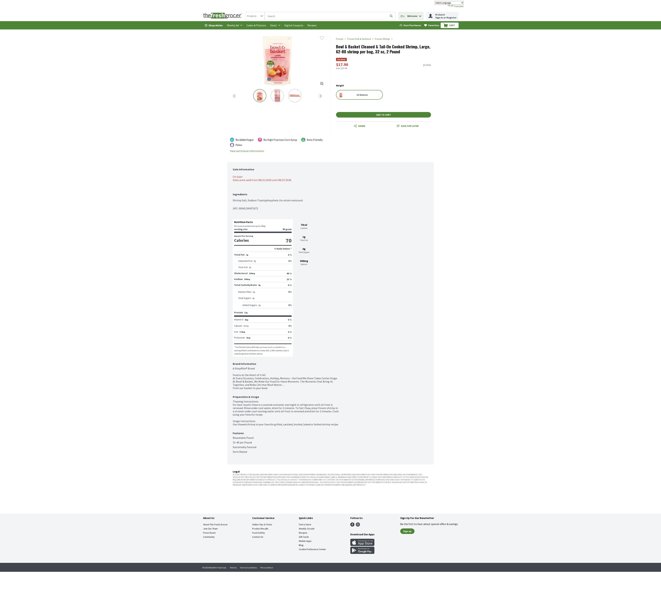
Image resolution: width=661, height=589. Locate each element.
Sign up (407, 531)
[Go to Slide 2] (277, 95)
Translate (459, 6)
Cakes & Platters (256, 25)
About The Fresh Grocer (215, 524)
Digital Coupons (293, 25)
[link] (410, 25)
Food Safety (258, 532)
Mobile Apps (305, 541)
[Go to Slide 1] (259, 95)
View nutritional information (247, 151)
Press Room (209, 532)
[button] (420, 15)
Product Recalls (260, 528)
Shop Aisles (215, 25)
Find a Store (305, 524)
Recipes (312, 25)
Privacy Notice (266, 567)
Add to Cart (383, 114)
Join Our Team (210, 528)
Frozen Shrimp (382, 38)
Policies (233, 567)
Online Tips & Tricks (262, 524)
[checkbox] (322, 38)
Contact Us (257, 536)
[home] (223, 16)
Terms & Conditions (248, 567)
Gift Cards (304, 536)
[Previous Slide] (234, 95)
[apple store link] (362, 545)
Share (361, 126)
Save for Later (410, 126)
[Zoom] (321, 83)
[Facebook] (352, 525)
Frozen (339, 38)
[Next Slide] (320, 95)
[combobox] (255, 16)
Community (209, 536)
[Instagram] (358, 525)
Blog (301, 545)
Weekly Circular (307, 528)
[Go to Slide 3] (294, 95)
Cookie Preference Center (312, 549)
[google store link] (362, 553)
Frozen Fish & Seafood (359, 38)
